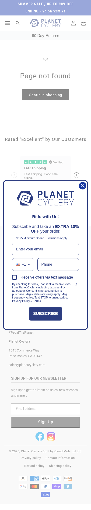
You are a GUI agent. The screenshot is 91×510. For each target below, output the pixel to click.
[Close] (82, 185)
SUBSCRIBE (45, 313)
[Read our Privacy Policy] (76, 284)
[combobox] (23, 264)
